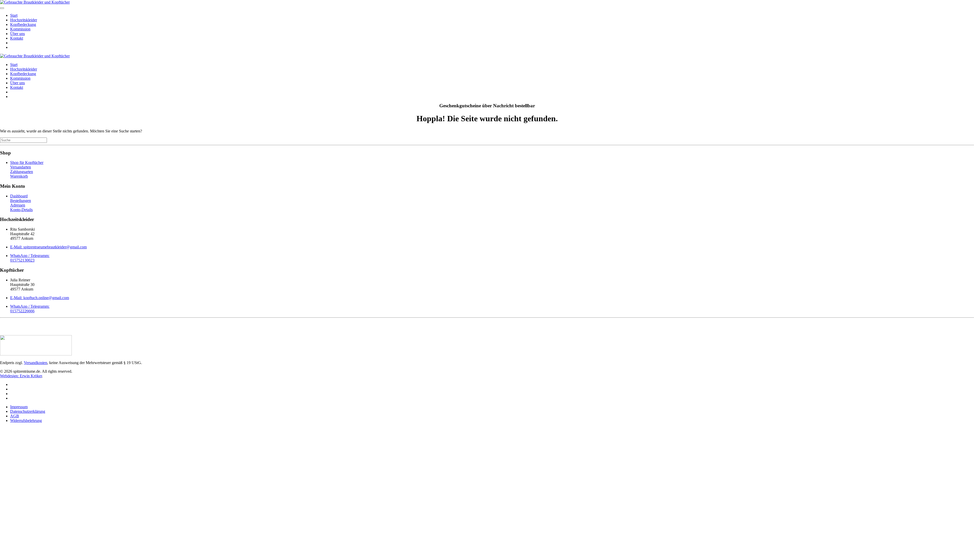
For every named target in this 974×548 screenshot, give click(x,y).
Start (14, 15)
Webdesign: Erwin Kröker (21, 376)
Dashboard (19, 196)
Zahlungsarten (21, 171)
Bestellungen (20, 200)
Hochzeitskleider (23, 20)
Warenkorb (19, 176)
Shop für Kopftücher (26, 162)
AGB (14, 416)
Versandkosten (35, 363)
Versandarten (20, 167)
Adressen (17, 205)
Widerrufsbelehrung (26, 420)
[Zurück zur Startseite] (35, 2)
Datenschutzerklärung (27, 411)
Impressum (19, 407)
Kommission (20, 29)
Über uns (17, 33)
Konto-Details (21, 210)
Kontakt (16, 38)
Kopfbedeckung (23, 24)
